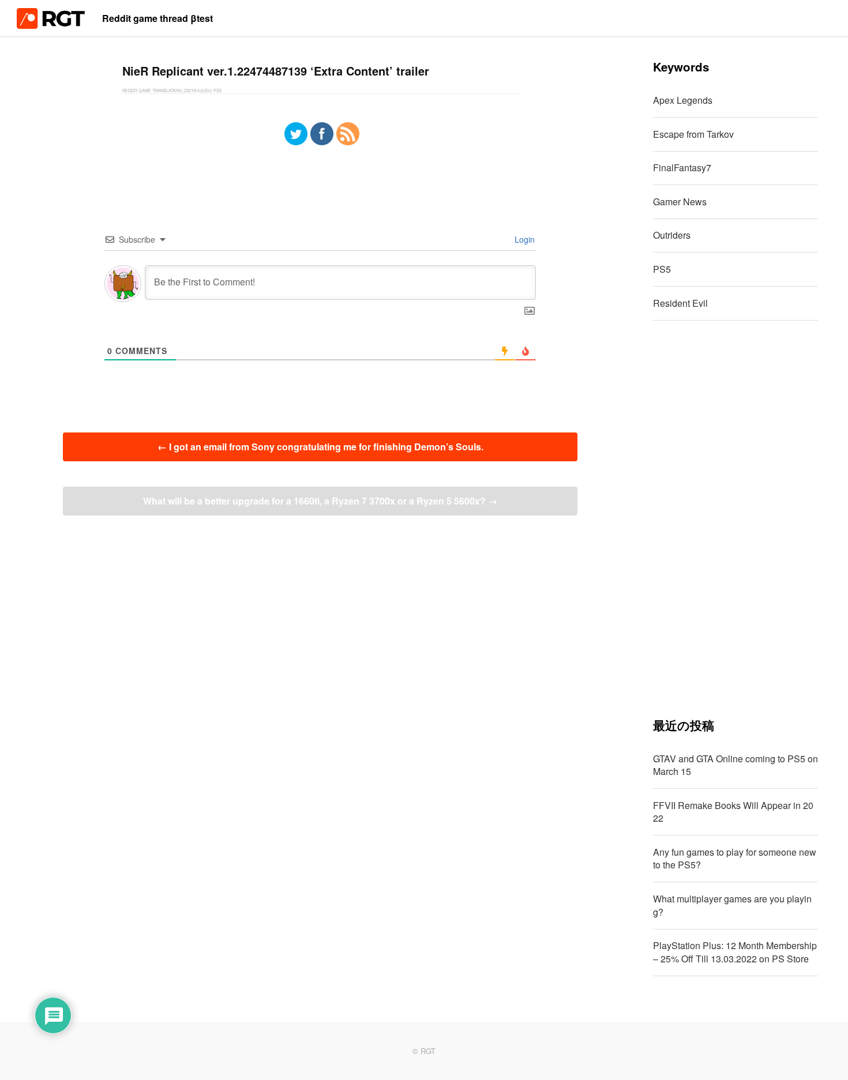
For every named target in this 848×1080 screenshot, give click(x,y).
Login (523, 239)
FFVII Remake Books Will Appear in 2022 (733, 812)
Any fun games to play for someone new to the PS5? (734, 858)
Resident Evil (680, 303)
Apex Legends (682, 100)
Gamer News (680, 201)
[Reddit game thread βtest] (51, 25)
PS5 (662, 269)
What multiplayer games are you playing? (732, 905)
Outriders (672, 235)
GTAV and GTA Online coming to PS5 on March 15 (735, 765)
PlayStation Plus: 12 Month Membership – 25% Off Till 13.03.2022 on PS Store (735, 952)
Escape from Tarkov (693, 134)
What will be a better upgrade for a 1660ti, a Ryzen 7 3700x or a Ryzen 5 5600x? (320, 500)
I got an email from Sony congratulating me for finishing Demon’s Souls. (320, 446)
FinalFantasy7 (682, 167)
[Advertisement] (736, 519)
